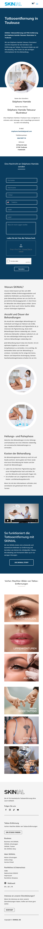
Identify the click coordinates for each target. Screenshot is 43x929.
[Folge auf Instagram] (10, 809)
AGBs (6, 871)
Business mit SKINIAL (11, 842)
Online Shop (8, 860)
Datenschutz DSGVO (11, 873)
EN (5, 887)
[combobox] (8, 202)
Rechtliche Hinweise (11, 878)
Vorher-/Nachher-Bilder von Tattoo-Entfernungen (20, 826)
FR (12, 887)
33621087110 (21, 138)
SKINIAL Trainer (9, 846)
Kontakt (9, 910)
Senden (21, 269)
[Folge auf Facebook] (6, 809)
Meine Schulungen (10, 857)
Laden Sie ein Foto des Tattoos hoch (21, 238)
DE (9, 887)
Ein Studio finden (13, 832)
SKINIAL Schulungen (11, 844)
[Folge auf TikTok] (14, 809)
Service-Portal (9, 862)
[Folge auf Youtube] (18, 809)
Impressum (8, 876)
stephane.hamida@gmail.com (21, 131)
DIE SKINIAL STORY (21, 562)
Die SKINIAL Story (10, 849)
